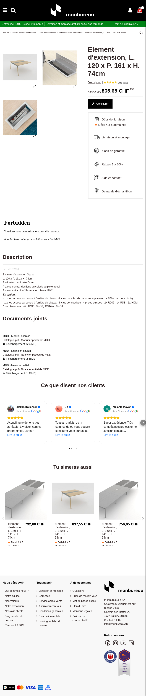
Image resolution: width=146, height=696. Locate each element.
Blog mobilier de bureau (14, 618)
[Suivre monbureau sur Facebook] (108, 644)
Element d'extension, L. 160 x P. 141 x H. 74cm (109, 530)
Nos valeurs (12, 600)
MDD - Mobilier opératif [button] (16, 335)
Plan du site (79, 606)
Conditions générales (51, 610)
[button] (3, 423)
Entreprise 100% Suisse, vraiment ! (22, 23)
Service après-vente (50, 600)
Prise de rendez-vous (84, 595)
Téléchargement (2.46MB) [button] (20, 358)
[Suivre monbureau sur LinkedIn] (131, 644)
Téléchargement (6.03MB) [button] (20, 343)
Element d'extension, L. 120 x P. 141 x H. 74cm (62, 530)
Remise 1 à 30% (14, 625)
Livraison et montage (51, 590)
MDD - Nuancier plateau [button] (17, 350)
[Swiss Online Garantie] (110, 657)
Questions (78, 590)
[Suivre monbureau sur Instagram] (116, 644)
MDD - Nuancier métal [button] (16, 365)
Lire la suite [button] (14, 434)
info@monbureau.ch (116, 623)
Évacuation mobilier (50, 616)
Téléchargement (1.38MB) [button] (20, 373)
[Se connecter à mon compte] (130, 10)
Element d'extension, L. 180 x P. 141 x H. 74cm (15, 530)
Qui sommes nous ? (16, 590)
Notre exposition (14, 606)
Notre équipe (12, 595)
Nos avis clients (14, 610)
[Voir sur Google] (10, 408)
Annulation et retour (50, 606)
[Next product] (142, 32)
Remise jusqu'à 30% (126, 23)
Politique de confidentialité (80, 618)
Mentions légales (82, 610)
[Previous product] (140, 32)
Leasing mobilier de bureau (50, 623)
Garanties (44, 595)
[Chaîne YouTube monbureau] (124, 644)
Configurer (102, 103)
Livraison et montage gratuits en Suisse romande (74, 23)
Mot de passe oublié (84, 600)
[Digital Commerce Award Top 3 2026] (124, 663)
